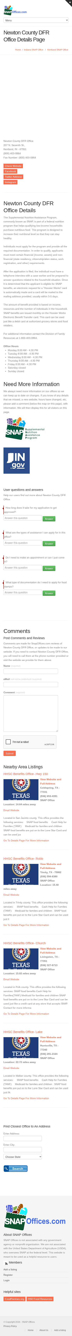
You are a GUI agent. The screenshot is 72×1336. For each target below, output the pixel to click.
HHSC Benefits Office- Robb (23, 858)
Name (11, 665)
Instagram (10, 182)
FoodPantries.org (14, 1299)
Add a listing (10, 1269)
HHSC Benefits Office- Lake (22, 1032)
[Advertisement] (36, 93)
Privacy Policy (10, 1326)
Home (18, 50)
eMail (22, 679)
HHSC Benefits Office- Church (24, 943)
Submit (9, 753)
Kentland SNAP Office (57, 50)
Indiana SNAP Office (33, 50)
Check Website (13, 166)
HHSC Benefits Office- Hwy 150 (25, 774)
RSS (5, 1263)
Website (14, 810)
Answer (49, 518)
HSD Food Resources (40, 1299)
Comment (14, 692)
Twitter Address (13, 176)
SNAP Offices (36, 10)
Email (6, 810)
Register (8, 1274)
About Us (43, 1330)
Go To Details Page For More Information (26, 840)
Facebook (10, 171)
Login (6, 1280)
